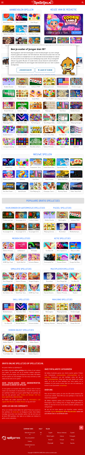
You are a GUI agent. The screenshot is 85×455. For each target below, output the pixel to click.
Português (72, 436)
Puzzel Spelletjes (62, 207)
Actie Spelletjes (62, 238)
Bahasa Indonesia (62, 432)
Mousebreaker (72, 411)
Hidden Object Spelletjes (21, 330)
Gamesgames (59, 411)
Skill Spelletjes (21, 299)
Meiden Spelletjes (21, 238)
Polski (61, 443)
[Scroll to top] (81, 428)
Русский (50, 443)
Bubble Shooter (21, 401)
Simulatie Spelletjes (21, 268)
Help (41, 433)
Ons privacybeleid (29, 438)
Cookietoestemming (30, 445)
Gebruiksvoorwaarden (30, 433)
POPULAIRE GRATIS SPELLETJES (43, 200)
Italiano (62, 436)
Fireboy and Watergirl (27, 395)
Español (72, 432)
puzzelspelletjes (61, 375)
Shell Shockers (11, 401)
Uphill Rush (9, 397)
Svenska (72, 443)
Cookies (30, 441)
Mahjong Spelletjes (62, 299)
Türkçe (72, 439)
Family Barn (16, 412)
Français (62, 439)
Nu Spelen (76, 33)
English (50, 432)
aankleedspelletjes (53, 379)
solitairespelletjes (72, 375)
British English (50, 436)
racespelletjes (63, 385)
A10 (65, 411)
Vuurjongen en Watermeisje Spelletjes (25, 207)
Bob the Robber (18, 397)
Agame (53, 411)
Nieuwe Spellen (42, 154)
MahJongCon (33, 399)
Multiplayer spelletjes (62, 268)
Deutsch (50, 439)
